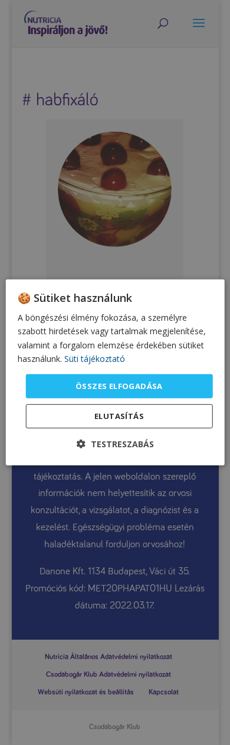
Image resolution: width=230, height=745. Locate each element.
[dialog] (115, 372)
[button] (115, 444)
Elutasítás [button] (119, 416)
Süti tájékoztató (94, 358)
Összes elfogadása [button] (119, 386)
